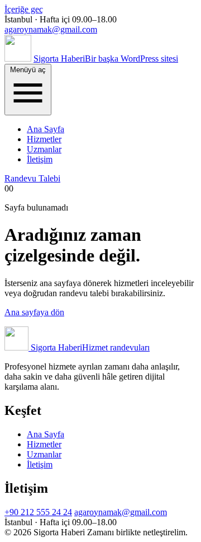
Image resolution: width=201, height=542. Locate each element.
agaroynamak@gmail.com (50, 29)
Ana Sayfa (45, 129)
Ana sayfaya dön (34, 312)
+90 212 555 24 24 (38, 512)
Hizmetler (44, 139)
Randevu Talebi (32, 178)
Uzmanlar (44, 149)
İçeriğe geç (23, 9)
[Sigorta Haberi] (17, 58)
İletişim (39, 159)
